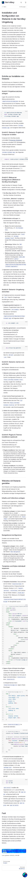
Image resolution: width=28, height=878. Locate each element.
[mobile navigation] (25, 2)
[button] (25, 875)
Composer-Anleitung (15, 140)
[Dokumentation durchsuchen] (21, 2)
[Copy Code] (25, 112)
